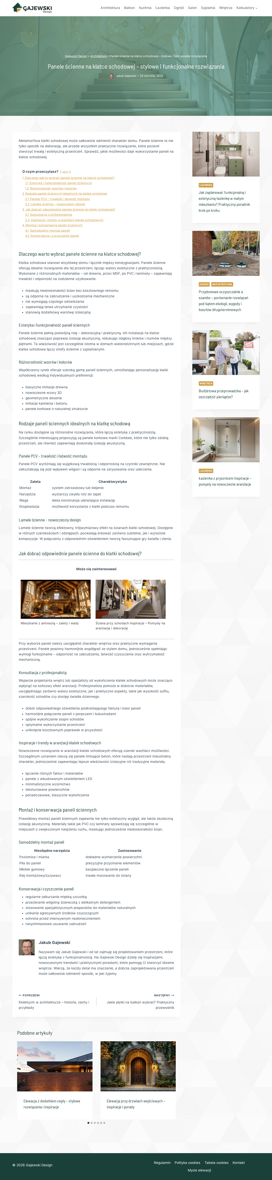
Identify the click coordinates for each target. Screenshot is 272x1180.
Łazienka (163, 8)
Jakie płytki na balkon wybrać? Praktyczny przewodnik (140, 1002)
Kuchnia (145, 8)
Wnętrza (225, 8)
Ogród (179, 8)
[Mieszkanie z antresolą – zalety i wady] (56, 599)
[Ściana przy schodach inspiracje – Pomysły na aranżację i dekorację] (130, 599)
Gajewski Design (76, 56)
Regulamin (162, 1163)
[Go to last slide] (24, 1080)
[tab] (88, 1123)
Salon (192, 8)
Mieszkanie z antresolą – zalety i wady (50, 623)
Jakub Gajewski (126, 75)
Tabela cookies (216, 1163)
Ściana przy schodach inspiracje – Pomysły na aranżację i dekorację (130, 625)
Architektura (110, 8)
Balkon (129, 8)
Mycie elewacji (199, 1170)
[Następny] (168, 1080)
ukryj (65, 171)
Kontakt (239, 1163)
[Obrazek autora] (111, 76)
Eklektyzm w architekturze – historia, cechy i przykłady (54, 1002)
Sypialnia (208, 8)
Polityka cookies (187, 1163)
